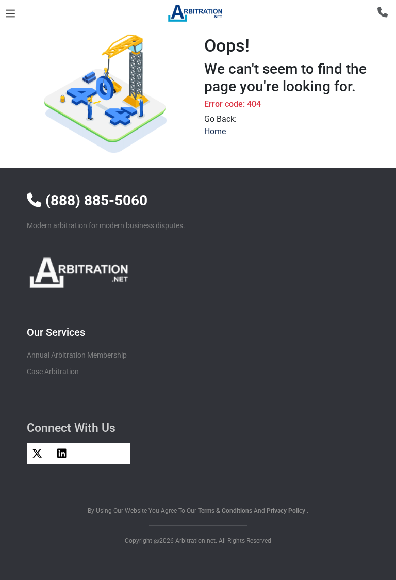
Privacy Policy (287, 510)
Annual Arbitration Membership (77, 355)
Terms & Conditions (226, 510)
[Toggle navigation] (10, 13)
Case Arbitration (53, 371)
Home (215, 131)
